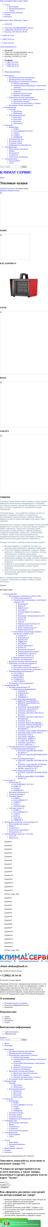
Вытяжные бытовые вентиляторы (22, 78)
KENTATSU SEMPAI (26, 739)
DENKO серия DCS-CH (27, 768)
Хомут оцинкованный (26, 628)
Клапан (21, 618)
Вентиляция (13, 7)
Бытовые (12, 109)
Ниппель (21, 620)
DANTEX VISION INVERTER (29, 725)
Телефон (3, 1185)
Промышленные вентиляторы (20, 80)
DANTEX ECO (24, 721)
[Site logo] (7, 20)
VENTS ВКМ (18, 681)
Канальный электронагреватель (30, 616)
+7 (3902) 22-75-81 (7, 35)
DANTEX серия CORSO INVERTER (32, 731)
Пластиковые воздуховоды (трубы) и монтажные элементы (27, 633)
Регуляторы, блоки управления (21, 105)
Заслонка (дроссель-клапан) (28, 612)
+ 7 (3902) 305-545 (7, 43)
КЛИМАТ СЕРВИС (16, 172)
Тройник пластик (24, 655)
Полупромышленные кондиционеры (23, 747)
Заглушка (21, 610)
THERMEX (22, 697)
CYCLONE (17, 673)
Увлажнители (14, 153)
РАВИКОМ (17, 137)
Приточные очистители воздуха (25, 99)
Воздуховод (22, 604)
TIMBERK (17, 820)
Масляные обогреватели (18, 792)
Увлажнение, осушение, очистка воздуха (19, 822)
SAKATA (16, 818)
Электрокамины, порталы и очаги (17, 834)
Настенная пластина (25, 649)
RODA (16, 816)
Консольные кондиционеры (24, 770)
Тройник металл (24, 626)
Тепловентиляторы (16, 139)
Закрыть (3, 585)
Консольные (18, 123)
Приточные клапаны (21, 101)
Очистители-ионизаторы (18, 157)
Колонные (17, 121)
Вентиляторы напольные (18, 149)
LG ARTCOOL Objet (25, 741)
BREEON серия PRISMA (27, 701)
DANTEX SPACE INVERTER (29, 723)
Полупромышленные (17, 115)
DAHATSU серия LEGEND (28, 707)
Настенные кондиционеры (23, 699)
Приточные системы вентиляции (21, 97)
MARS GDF (18, 675)
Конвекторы (13, 127)
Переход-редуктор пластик (28, 651)
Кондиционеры (10, 685)
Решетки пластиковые (21, 95)
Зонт (19, 614)
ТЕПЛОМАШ (18, 806)
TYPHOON (17, 679)
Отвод (20, 622)
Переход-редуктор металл (27, 624)
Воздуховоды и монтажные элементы (23, 81)
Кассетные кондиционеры (23, 758)
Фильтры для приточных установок (27, 103)
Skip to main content (20, 1)
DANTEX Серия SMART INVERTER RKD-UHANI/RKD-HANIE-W (32, 765)
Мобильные (17, 113)
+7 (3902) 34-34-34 (7, 39)
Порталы (14, 161)
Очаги (11, 163)
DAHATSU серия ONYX (27, 709)
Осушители (13, 155)
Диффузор (22, 642)
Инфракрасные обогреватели (20, 145)
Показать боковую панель (10, 190)
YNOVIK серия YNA (26, 743)
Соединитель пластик (26, 653)
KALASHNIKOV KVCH (22, 131)
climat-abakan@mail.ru (8, 47)
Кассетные (17, 119)
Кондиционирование (17, 9)
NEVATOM (17, 677)
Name (2, 1182)
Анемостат (22, 636)
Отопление (10, 188)
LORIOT (16, 135)
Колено (20, 647)
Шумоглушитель (24, 630)
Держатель (22, 640)
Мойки (11, 151)
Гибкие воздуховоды (21, 83)
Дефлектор (22, 608)
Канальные (17, 117)
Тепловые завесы (15, 141)
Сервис (12, 11)
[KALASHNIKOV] (15, 259)
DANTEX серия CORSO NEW (29, 733)
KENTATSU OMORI (26, 737)
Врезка (20, 606)
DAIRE (16, 798)
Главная (3, 188)
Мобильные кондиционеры (23, 689)
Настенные (17, 111)
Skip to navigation (6, 1)
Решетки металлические (22, 93)
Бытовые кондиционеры (18, 687)
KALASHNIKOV (20, 800)
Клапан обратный (24, 645)
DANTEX (21, 691)
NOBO (16, 129)
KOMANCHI (23, 693)
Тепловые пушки (15, 143)
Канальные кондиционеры (23, 749)
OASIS (16, 133)
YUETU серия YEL (25, 745)
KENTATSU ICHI (24, 735)
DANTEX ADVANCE (26, 711)
